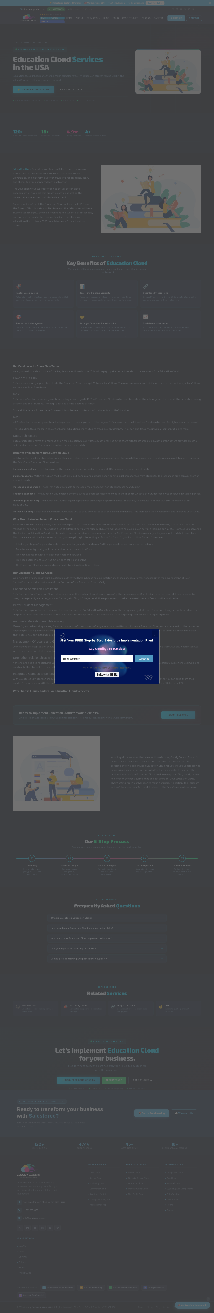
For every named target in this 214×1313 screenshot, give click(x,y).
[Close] (155, 633)
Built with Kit (107, 674)
